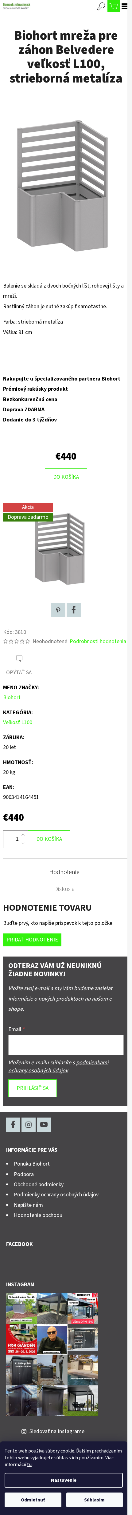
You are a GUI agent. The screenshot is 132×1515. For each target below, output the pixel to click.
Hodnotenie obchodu (38, 1215)
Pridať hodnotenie (32, 940)
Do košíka (66, 477)
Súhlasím (94, 1500)
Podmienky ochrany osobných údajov (56, 1195)
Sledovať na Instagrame (56, 1431)
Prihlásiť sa (33, 1088)
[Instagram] (28, 1125)
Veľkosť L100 (17, 722)
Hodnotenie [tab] (64, 872)
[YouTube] (44, 1125)
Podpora (24, 1174)
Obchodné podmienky (39, 1184)
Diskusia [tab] (64, 889)
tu (29, 1464)
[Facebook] (74, 610)
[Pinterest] (58, 610)
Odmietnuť (33, 1500)
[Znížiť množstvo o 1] (23, 843)
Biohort (12, 697)
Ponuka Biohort (32, 1164)
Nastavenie (63, 1480)
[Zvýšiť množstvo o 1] (23, 835)
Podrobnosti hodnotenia (98, 641)
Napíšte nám (28, 1205)
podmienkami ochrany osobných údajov (58, 1066)
